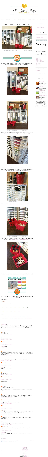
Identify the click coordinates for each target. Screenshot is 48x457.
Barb (2, 332)
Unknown (3, 432)
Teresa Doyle (4, 324)
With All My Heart (38, 63)
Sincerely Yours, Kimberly (11, 19)
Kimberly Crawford (41, 26)
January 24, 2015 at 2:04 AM (6, 403)
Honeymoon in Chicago (25, 451)
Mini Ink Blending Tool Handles (15, 239)
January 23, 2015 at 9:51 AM (6, 339)
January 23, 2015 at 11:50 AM (6, 355)
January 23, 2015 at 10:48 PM (6, 397)
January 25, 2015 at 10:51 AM (6, 424)
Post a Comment (3, 438)
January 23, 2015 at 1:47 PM (6, 374)
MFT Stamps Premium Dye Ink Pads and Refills (11, 133)
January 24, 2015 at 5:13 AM (6, 408)
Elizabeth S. (3, 399)
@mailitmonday (38, 70)
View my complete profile (41, 27)
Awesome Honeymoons (25, 450)
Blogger (26, 455)
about (38, 19)
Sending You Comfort (39, 60)
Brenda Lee (3, 394)
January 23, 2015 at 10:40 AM (6, 344)
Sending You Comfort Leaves (40, 61)
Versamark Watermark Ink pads (21, 203)
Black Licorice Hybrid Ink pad (10, 203)
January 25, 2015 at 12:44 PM (6, 430)
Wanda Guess (4, 426)
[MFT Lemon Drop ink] (27, 307)
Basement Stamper (5, 376)
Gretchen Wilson (4, 351)
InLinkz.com (2, 314)
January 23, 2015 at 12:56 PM (6, 365)
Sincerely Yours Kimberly (39, 37)
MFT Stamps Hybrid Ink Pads (27, 167)
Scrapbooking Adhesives (25, 447)
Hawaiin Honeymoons (25, 452)
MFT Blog (22, 64)
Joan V (3, 410)
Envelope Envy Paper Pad (39, 65)
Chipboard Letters (24, 448)
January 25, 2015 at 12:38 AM (6, 419)
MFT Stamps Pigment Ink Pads (17, 167)
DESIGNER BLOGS (26, 456)
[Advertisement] (38, 116)
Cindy (3, 405)
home (3, 19)
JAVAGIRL (3, 346)
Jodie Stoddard (4, 416)
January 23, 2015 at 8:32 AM (6, 334)
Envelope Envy (38, 64)
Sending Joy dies (38, 59)
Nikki (2, 367)
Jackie (3, 341)
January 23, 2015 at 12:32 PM (6, 360)
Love (37, 62)
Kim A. (3, 386)
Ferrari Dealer (25, 453)
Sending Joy (37, 58)
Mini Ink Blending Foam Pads (25, 239)
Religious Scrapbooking (25, 449)
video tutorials (31, 19)
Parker (3, 362)
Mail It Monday (23, 19)
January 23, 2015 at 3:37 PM (6, 379)
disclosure (44, 19)
